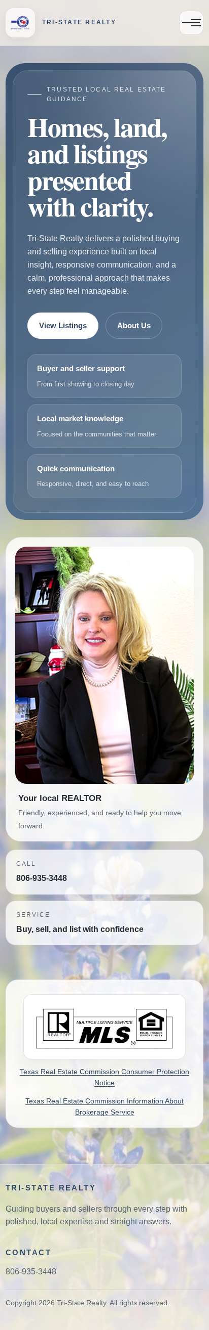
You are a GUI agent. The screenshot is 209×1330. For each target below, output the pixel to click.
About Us (134, 326)
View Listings (63, 326)
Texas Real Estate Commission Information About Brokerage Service (104, 1106)
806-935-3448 (41, 878)
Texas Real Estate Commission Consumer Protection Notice (104, 1077)
